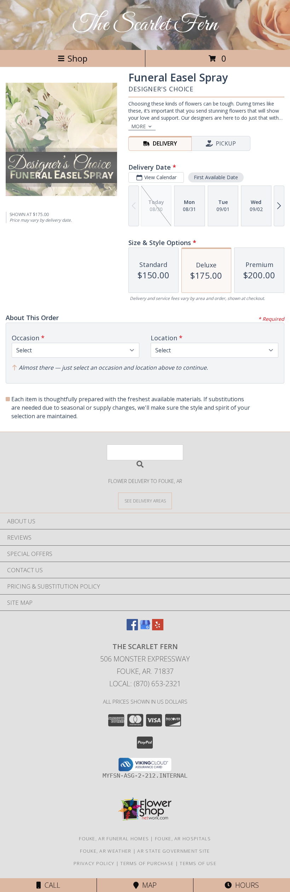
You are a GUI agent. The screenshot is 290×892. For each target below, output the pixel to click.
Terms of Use (198, 863)
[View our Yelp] (157, 628)
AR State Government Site (173, 851)
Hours (245, 885)
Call (50, 885)
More (138, 126)
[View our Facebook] (132, 628)
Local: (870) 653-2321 (145, 683)
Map (148, 885)
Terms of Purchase (147, 863)
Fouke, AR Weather (105, 851)
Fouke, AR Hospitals (183, 838)
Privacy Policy (94, 863)
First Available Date (216, 177)
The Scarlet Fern (145, 25)
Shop (77, 58)
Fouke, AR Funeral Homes (114, 838)
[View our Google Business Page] (145, 628)
